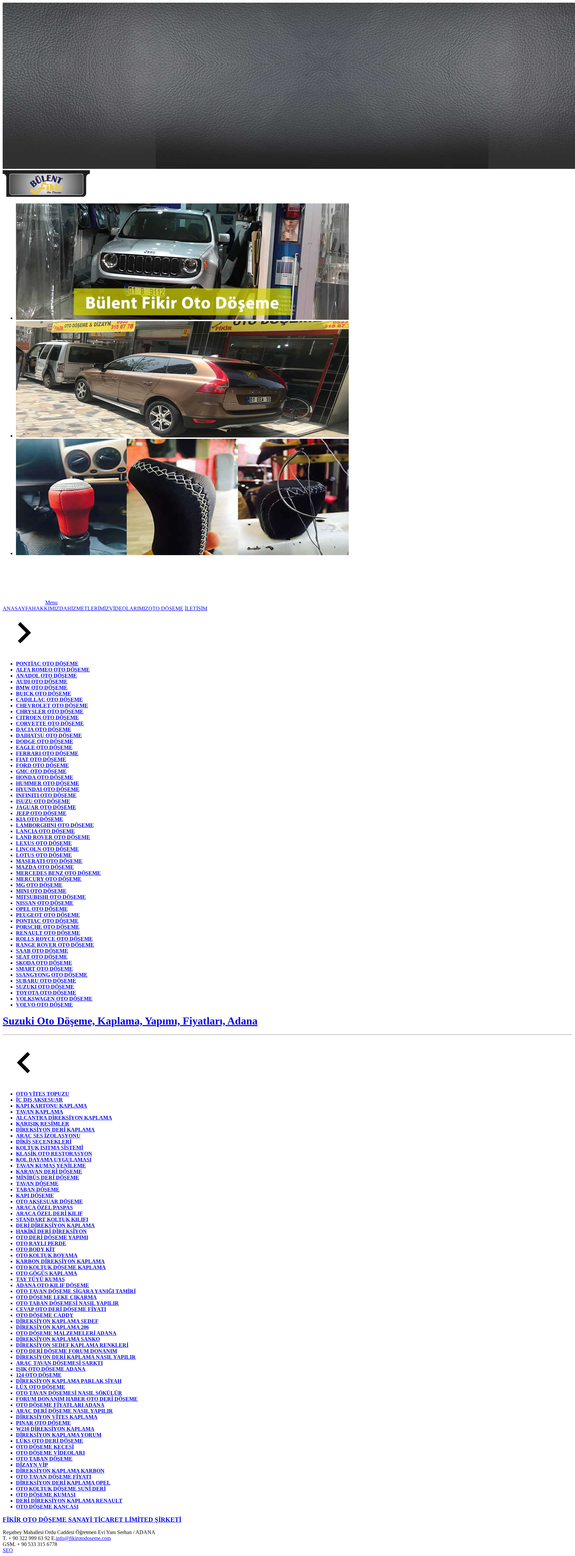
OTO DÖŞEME (165, 608)
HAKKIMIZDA (49, 608)
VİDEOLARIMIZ (128, 608)
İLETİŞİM (196, 608)
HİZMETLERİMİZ (88, 608)
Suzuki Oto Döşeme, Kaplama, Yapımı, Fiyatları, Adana (130, 1021)
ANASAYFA (17, 608)
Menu (51, 602)
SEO (8, 1550)
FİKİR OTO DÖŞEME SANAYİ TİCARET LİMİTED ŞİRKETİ (92, 1519)
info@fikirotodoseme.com (83, 1538)
